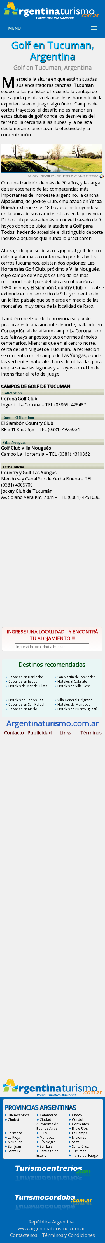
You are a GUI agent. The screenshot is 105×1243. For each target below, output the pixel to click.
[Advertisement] (52, 559)
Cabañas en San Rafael (26, 704)
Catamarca (48, 1115)
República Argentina (51, 1221)
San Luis (46, 1146)
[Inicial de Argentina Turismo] (53, 18)
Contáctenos (23, 1235)
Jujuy (43, 1133)
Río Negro (48, 1142)
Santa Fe (14, 1151)
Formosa (15, 1133)
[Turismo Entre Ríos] (53, 1189)
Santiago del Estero (47, 1153)
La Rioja (14, 1137)
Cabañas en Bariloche (25, 677)
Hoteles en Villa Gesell (74, 686)
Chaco (77, 1115)
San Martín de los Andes (76, 677)
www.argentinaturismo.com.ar (51, 1228)
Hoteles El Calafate (72, 681)
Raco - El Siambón (18, 417)
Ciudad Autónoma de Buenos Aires (47, 1124)
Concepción (12, 393)
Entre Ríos (80, 1128)
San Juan (14, 1146)
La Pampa (80, 1133)
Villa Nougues (14, 442)
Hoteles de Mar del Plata (27, 686)
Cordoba (79, 1119)
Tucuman (79, 1151)
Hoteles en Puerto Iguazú (77, 709)
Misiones (79, 1137)
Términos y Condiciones (68, 1235)
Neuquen (15, 1142)
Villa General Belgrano (75, 700)
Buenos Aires (18, 1115)
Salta (76, 1142)
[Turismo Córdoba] (53, 1217)
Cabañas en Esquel (23, 681)
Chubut (13, 1119)
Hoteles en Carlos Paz (25, 700)
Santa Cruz (80, 1146)
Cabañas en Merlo (22, 709)
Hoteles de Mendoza (73, 704)
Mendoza (47, 1137)
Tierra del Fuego (85, 1155)
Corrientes (80, 1124)
